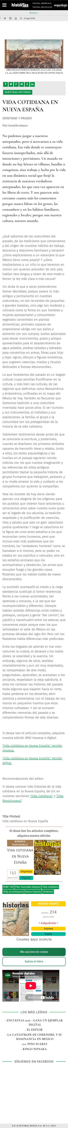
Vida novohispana (13, 891)
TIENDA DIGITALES (42, 7)
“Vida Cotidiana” (41, 796)
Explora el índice (34, 961)
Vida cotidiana (50, 886)
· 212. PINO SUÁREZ (34, 1044)
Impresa (26, 871)
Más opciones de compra (34, 951)
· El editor (34, 1029)
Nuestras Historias (18, 92)
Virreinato (48, 891)
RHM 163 (8, 886)
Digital (26, 877)
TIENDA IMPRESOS (41, 3)
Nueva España (33, 891)
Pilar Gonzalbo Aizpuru (28, 886)
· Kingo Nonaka (34, 1049)
